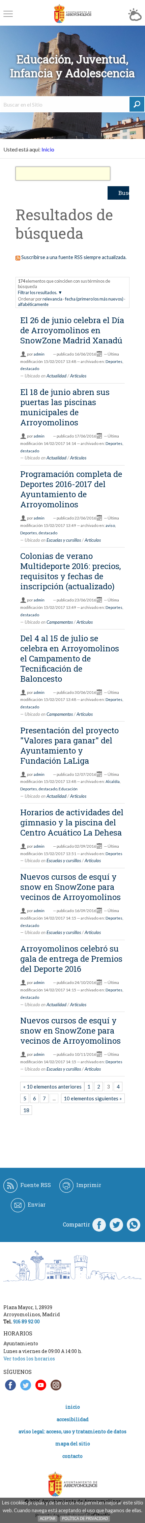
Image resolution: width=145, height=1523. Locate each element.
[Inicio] (72, 13)
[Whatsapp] (133, 1224)
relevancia (52, 299)
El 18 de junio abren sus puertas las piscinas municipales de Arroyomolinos (65, 407)
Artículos (78, 375)
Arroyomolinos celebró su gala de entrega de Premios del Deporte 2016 (71, 958)
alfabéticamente (33, 304)
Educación (68, 789)
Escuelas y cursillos (64, 540)
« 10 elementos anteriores (52, 1086)
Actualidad (56, 375)
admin (39, 354)
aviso (110, 525)
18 (26, 1110)
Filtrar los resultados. (37, 292)
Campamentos (60, 622)
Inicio (47, 149)
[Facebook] (99, 1224)
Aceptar (47, 1518)
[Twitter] (116, 1224)
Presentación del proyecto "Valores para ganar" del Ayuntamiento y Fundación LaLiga (69, 745)
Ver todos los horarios (29, 1358)
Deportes (114, 361)
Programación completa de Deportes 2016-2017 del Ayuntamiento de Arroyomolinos (71, 489)
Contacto (72, 1456)
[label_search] (137, 104)
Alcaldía (113, 781)
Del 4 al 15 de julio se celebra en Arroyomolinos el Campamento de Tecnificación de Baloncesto (69, 658)
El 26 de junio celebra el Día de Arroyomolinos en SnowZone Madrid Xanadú (72, 330)
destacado (29, 368)
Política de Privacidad (85, 1518)
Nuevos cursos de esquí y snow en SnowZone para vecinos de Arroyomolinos (70, 886)
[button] (8, 13)
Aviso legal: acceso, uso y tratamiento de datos (72, 1431)
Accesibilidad (73, 1419)
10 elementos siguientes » (93, 1098)
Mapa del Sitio (72, 1443)
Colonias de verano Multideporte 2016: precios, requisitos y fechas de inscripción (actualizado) (70, 571)
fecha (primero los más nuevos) (94, 299)
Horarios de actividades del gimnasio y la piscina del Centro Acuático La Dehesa (71, 822)
